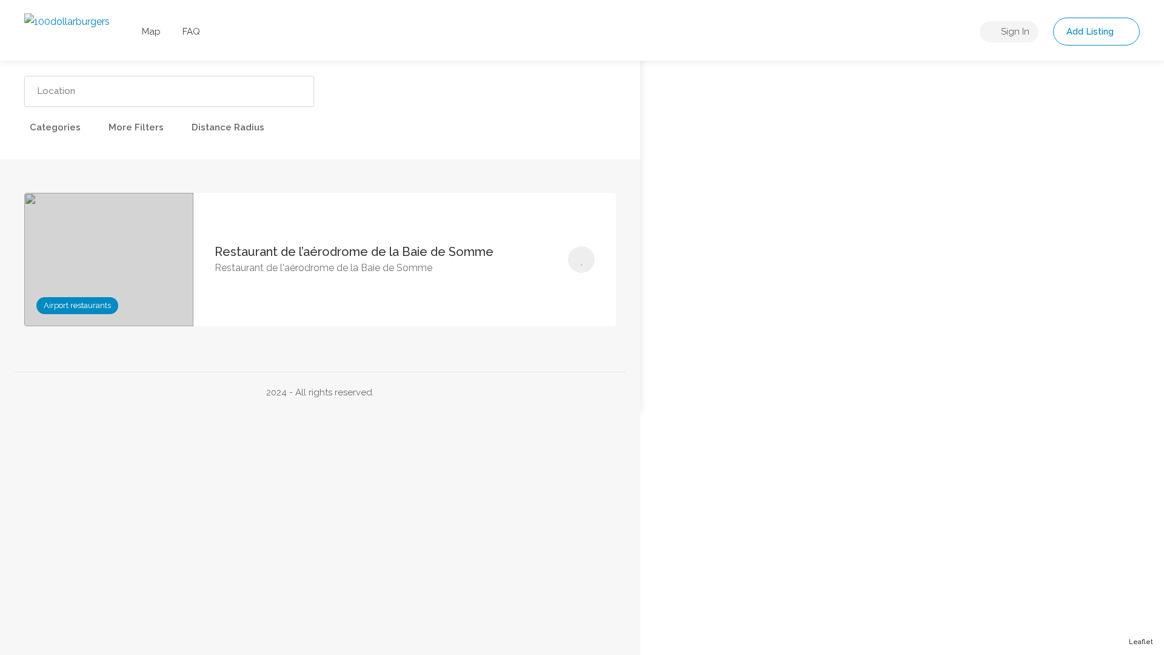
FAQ (191, 31)
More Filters (136, 127)
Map (151, 31)
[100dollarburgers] (67, 21)
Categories (55, 127)
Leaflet (1141, 642)
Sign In (1013, 31)
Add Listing (1091, 31)
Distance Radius (228, 127)
